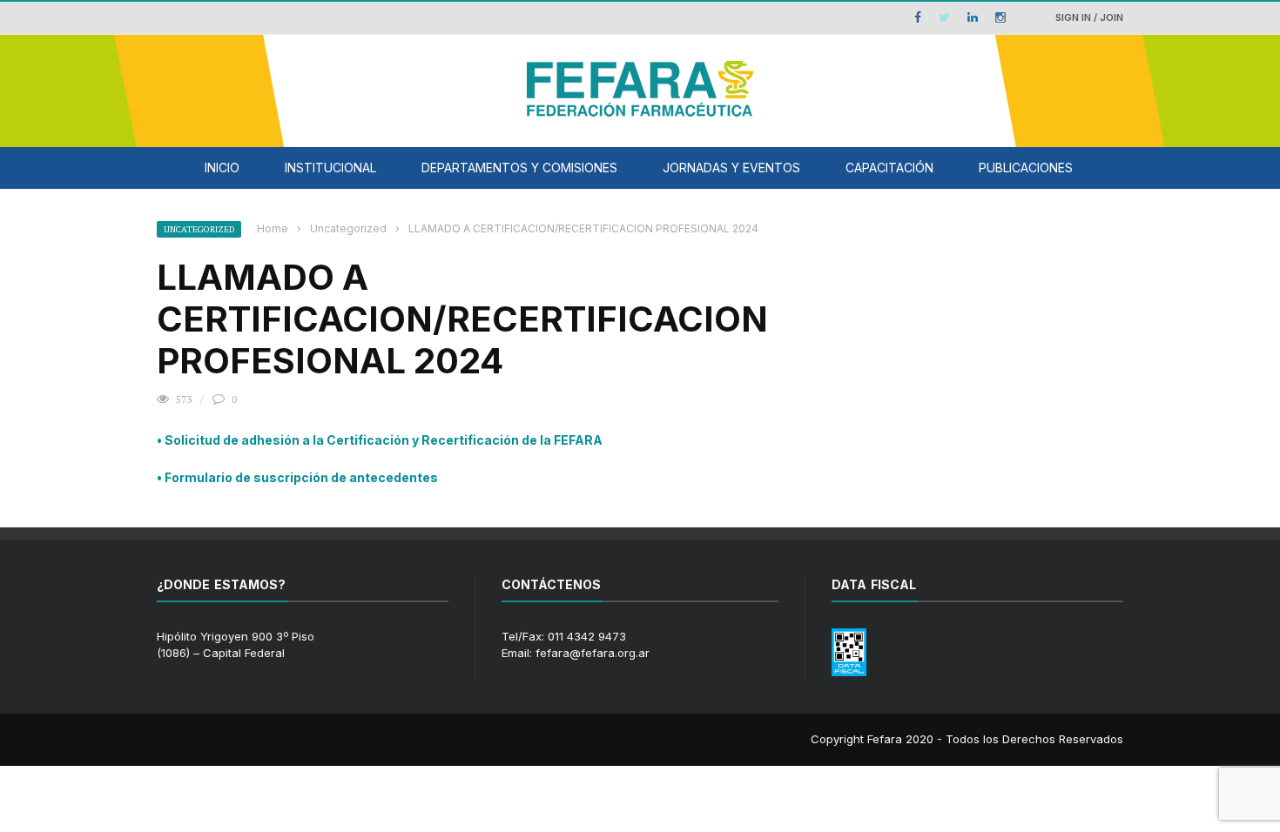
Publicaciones (1026, 167)
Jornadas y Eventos (731, 167)
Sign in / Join (1089, 17)
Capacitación (889, 167)
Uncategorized (199, 229)
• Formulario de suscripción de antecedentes (297, 477)
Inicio (222, 167)
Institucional (330, 167)
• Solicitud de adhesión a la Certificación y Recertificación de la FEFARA (380, 440)
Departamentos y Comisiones (519, 167)
